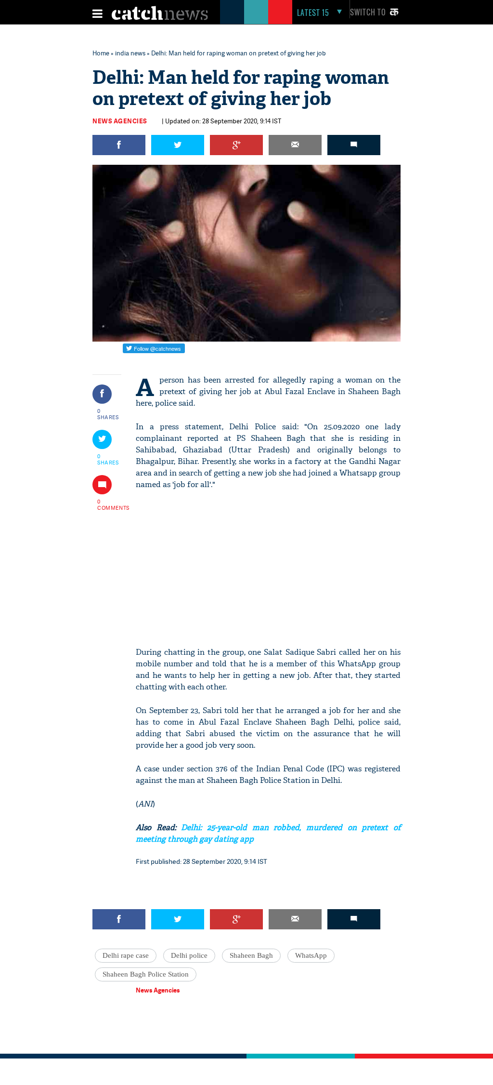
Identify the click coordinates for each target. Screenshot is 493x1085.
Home (100, 53)
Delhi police (189, 955)
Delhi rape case (126, 955)
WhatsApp (311, 955)
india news (130, 53)
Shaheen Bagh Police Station (146, 974)
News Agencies (119, 121)
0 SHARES (108, 414)
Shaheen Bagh (251, 955)
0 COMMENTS (108, 504)
